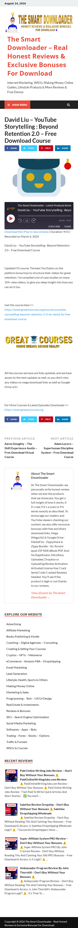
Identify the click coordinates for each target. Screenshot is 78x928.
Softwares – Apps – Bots (21, 729)
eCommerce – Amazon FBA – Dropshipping (33, 661)
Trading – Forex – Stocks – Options (28, 735)
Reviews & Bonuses (18, 710)
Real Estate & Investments (22, 704)
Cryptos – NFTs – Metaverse (24, 655)
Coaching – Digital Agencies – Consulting (32, 642)
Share (67, 226)
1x (26, 220)
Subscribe (54, 226)
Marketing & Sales (17, 692)
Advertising (13, 624)
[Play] (11, 218)
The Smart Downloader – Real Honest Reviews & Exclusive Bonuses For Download (37, 56)
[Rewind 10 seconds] (20, 220)
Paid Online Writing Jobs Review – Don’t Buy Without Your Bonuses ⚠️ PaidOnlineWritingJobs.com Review (46, 775)
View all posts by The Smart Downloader (48, 595)
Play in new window (36, 231)
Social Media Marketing (21, 723)
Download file (13, 231)
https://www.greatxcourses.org (24, 409)
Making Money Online (20, 686)
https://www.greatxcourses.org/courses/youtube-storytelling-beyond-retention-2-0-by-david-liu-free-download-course (38, 314)
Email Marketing (16, 667)
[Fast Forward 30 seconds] (35, 220)
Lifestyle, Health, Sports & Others (27, 680)
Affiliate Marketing (18, 630)
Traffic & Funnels (16, 741)
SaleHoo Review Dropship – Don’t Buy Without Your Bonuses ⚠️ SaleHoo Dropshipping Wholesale (44, 809)
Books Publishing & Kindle (22, 636)
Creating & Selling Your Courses (26, 649)
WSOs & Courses (17, 748)
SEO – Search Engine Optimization (27, 717)
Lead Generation (16, 673)
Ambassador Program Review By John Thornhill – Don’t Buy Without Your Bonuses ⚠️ (44, 872)
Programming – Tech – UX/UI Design (29, 698)
